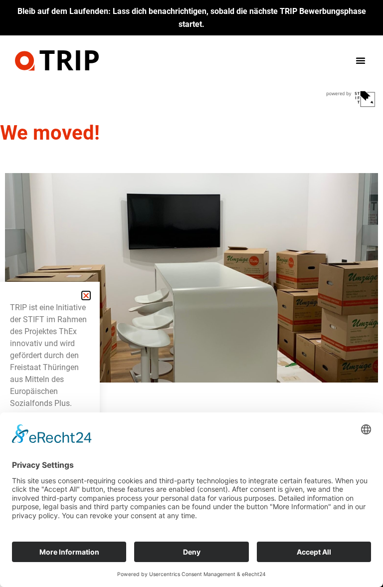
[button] (360, 60)
